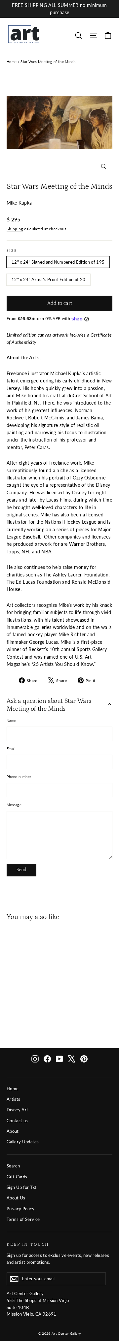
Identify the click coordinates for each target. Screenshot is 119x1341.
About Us (16, 1197)
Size (12, 251)
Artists (13, 1099)
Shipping (15, 228)
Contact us (17, 1120)
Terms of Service (23, 1219)
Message (14, 804)
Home (12, 61)
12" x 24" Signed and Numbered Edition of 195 (58, 262)
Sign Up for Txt (21, 1187)
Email (11, 748)
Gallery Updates (23, 1141)
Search (13, 1165)
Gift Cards (17, 1176)
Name (11, 720)
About (13, 1131)
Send (21, 869)
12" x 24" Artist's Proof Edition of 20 (48, 279)
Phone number (19, 776)
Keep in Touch (28, 1244)
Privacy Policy (20, 1208)
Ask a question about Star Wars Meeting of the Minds (49, 704)
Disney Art (17, 1109)
